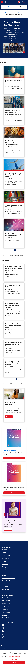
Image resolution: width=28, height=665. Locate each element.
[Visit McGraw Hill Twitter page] (3, 637)
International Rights (7, 603)
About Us (4, 549)
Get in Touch (8, 529)
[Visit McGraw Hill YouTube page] (3, 631)
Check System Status (7, 583)
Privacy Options (14, 659)
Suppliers (4, 615)
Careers (4, 552)
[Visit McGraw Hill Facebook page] (3, 634)
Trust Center (5, 569)
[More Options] (26, 2)
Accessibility (5, 597)
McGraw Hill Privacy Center (14, 656)
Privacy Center (4, 648)
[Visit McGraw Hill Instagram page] (3, 627)
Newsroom (4, 561)
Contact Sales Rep (6, 580)
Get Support (5, 586)
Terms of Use (4, 645)
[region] (14, 657)
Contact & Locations (7, 555)
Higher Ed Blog (6, 6)
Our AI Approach (6, 606)
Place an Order (5, 589)
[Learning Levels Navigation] (6, 2)
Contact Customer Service (8, 578)
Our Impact (5, 567)
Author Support (6, 600)
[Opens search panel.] (19, 2)
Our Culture (5, 564)
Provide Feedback (6, 617)
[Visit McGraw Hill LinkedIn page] (3, 624)
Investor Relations (6, 558)
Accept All (14, 662)
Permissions (5, 609)
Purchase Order (6, 612)
